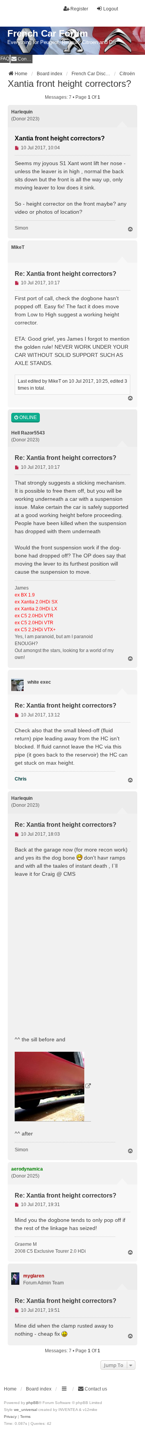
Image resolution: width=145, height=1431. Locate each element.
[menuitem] (21, 58)
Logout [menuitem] (110, 9)
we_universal (25, 1409)
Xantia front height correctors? (69, 83)
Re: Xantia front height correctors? (65, 273)
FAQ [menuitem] (4, 58)
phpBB (32, 1403)
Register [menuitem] (79, 9)
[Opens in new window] (53, 1087)
